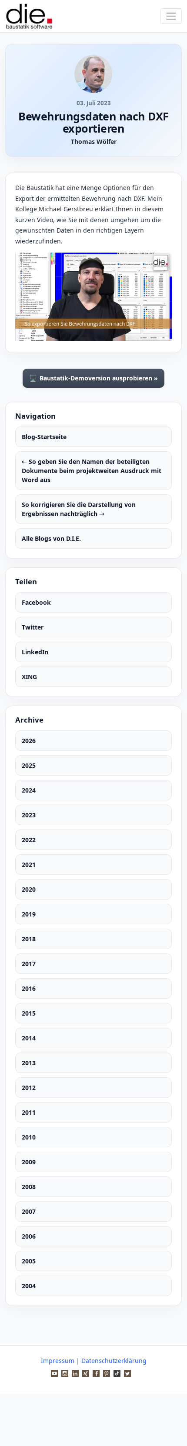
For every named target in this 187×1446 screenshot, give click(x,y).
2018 (29, 939)
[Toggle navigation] (171, 15)
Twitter (32, 627)
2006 (29, 1236)
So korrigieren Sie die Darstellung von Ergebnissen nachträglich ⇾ (79, 509)
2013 (29, 1063)
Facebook (36, 602)
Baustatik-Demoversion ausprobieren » (93, 378)
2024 (29, 790)
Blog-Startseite (44, 437)
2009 (29, 1162)
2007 (29, 1211)
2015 (29, 1013)
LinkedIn (35, 652)
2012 (29, 1087)
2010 (29, 1137)
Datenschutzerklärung (114, 1360)
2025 (29, 765)
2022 (29, 840)
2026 (29, 740)
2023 (29, 815)
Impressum (57, 1360)
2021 (29, 864)
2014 (29, 1038)
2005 (29, 1261)
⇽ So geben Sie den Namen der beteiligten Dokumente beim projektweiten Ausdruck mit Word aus (91, 470)
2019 (29, 914)
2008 (29, 1187)
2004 (29, 1286)
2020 (29, 889)
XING (29, 677)
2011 (29, 1112)
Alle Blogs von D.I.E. (51, 538)
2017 (29, 964)
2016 (29, 988)
